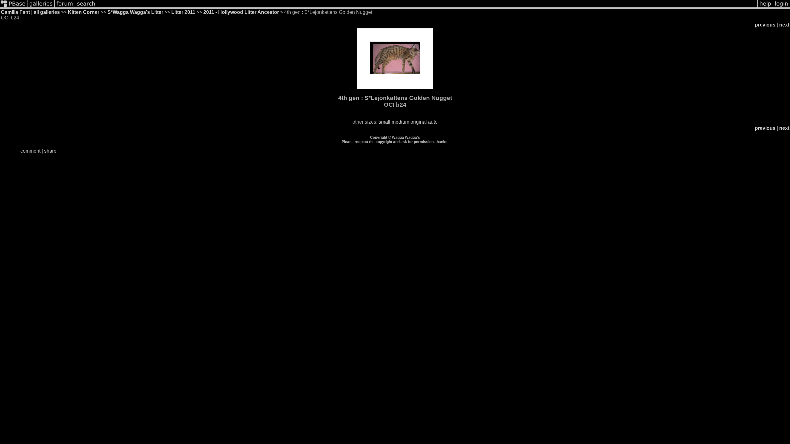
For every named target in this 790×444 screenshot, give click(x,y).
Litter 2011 (183, 12)
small (384, 122)
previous (765, 24)
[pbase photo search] (86, 7)
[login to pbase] (781, 7)
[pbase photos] (13, 7)
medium (400, 122)
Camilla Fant (15, 12)
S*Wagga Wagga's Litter (135, 12)
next (784, 24)
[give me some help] (765, 7)
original (418, 122)
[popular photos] (427, 7)
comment (30, 151)
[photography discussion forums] (65, 7)
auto (433, 122)
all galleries (47, 12)
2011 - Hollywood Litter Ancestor (241, 12)
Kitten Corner (83, 12)
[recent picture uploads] (41, 7)
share (50, 151)
